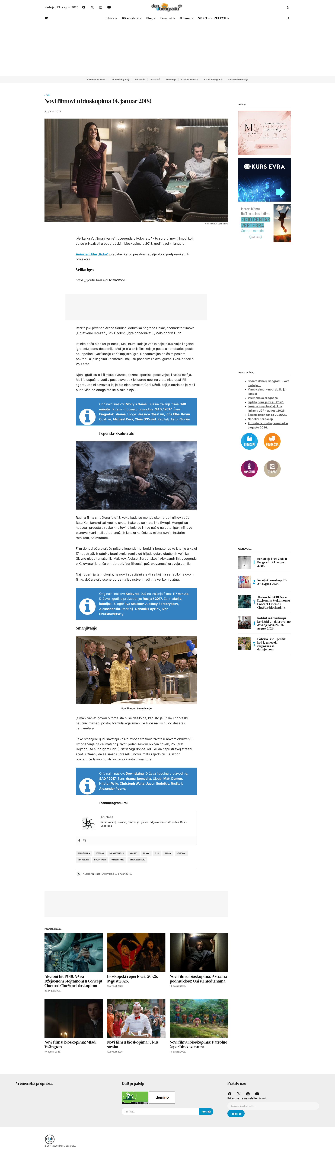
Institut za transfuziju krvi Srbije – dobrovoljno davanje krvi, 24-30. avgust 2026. (274, 623)
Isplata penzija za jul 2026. (266, 402)
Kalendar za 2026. (96, 79)
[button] (288, 7)
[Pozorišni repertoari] (272, 441)
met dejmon (83, 860)
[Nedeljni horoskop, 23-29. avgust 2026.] (244, 582)
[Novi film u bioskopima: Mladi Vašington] (73, 1018)
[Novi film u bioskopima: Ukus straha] (136, 1018)
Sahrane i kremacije (238, 79)
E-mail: (263, 1098)
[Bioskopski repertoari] (249, 441)
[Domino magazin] (162, 1097)
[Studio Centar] (135, 1097)
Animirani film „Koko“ (92, 254)
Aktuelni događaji (120, 79)
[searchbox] (160, 1111)
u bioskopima (117, 860)
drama (146, 853)
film (157, 853)
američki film (84, 853)
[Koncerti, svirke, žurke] (249, 468)
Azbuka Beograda (213, 79)
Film (48, 95)
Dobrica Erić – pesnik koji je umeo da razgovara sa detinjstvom (271, 644)
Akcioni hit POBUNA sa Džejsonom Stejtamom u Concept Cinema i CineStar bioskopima (273, 602)
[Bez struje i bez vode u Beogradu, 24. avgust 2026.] (244, 562)
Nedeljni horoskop (260, 419)
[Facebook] (79, 840)
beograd (100, 853)
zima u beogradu (137, 860)
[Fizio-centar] (264, 223)
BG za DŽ (155, 79)
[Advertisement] (167, 49)
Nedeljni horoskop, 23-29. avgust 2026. (272, 582)
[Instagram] (84, 840)
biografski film (117, 853)
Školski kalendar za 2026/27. (267, 415)
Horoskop (171, 79)
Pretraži (206, 1111)
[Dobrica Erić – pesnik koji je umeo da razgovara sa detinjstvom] (244, 643)
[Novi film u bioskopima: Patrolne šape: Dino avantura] (199, 1018)
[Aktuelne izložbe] (272, 468)
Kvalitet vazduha (189, 79)
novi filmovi (100, 860)
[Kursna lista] (264, 132)
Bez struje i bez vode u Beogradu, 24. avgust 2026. (272, 562)
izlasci (168, 853)
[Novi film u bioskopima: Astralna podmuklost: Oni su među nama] (199, 952)
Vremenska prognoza (263, 398)
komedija (181, 853)
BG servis (140, 79)
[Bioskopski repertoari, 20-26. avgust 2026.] (136, 952)
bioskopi (134, 853)
